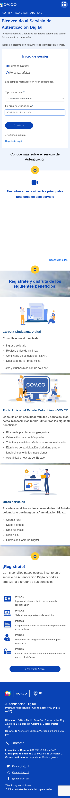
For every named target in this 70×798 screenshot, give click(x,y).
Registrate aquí (13, 141)
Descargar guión (58, 259)
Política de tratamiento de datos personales (28, 789)
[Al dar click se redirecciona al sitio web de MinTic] (37, 693)
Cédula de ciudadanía (18, 106)
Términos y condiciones (18, 785)
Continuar (19, 125)
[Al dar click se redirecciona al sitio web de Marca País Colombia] (8, 693)
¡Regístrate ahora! (35, 669)
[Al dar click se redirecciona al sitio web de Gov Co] (21, 693)
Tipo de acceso (14, 92)
